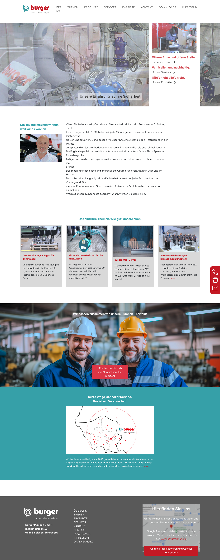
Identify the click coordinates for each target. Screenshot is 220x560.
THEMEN (72, 7)
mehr (173, 278)
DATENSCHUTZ (83, 541)
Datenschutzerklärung (173, 539)
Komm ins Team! (161, 62)
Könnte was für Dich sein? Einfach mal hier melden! (110, 372)
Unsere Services (161, 72)
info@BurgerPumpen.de (215, 288)
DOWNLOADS (167, 7)
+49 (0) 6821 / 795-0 (215, 272)
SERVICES (110, 7)
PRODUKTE (91, 7)
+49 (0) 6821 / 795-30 (215, 280)
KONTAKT (147, 7)
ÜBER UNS (57, 9)
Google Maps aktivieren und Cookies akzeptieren (171, 550)
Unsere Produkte (162, 82)
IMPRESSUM (189, 7)
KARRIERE (128, 7)
